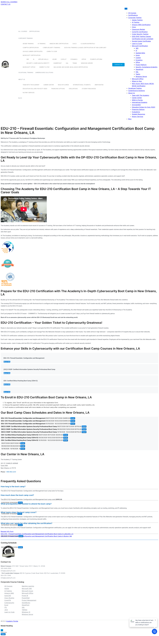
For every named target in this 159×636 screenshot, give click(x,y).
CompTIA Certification (31, 47)
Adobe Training (28, 43)
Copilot (63, 59)
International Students (82, 85)
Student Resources (89, 88)
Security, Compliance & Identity (37, 63)
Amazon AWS (9, 593)
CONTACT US (5, 4)
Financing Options (58, 88)
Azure (54, 59)
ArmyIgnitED (99, 85)
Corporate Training (25, 38)
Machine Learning (28, 586)
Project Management (29, 600)
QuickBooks (26, 603)
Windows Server (87, 63)
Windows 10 (26, 612)
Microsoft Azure (27, 591)
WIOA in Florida (63, 85)
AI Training (41, 43)
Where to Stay (44, 67)
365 (27, 59)
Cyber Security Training (51, 47)
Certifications (34, 31)
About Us (21, 79)
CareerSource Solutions (44, 72)
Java (6, 610)
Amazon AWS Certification (59, 43)
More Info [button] (6, 362)
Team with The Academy (31, 85)
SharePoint (57, 63)
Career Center (48, 85)
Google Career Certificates (33, 51)
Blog (20, 98)
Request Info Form (7, 531)
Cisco (75, 43)
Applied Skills (43, 59)
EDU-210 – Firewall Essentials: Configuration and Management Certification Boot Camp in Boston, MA (36, 536)
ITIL (5, 607)
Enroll (72, 418)
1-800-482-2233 (11, 472)
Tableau (24, 610)
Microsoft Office (29, 67)
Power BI (25, 596)
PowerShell (26, 598)
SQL (67, 63)
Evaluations (73, 88)
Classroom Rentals (88, 43)
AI (33, 59)
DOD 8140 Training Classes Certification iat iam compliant (85, 47)
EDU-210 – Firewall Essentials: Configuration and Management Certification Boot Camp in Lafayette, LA (37, 534)
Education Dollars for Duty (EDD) (35, 88)
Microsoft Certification (31, 55)
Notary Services (28, 92)
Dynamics (74, 59)
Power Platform (96, 59)
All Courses (22, 31)
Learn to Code (52, 51)
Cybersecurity (9, 603)
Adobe (6, 588)
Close (3, 634)
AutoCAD (7, 596)
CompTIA (7, 600)
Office (84, 59)
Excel (6, 605)
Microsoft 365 (27, 588)
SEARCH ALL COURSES (9, 2)
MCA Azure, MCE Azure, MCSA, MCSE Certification (71, 67)
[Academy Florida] (5, 69)
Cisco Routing (9, 598)
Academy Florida (12, 621)
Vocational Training (25, 72)
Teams (75, 63)
